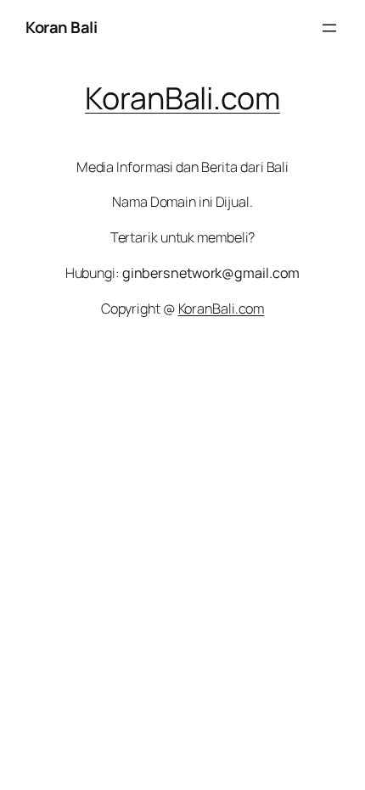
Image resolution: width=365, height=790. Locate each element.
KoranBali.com (182, 98)
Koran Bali (61, 27)
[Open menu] (329, 28)
